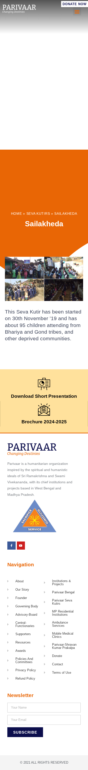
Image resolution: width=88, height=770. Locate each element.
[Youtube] (21, 546)
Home (16, 213)
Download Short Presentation (44, 396)
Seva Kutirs (38, 213)
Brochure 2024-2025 (44, 421)
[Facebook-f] (11, 546)
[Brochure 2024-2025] (44, 409)
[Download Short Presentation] (44, 384)
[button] (77, 11)
